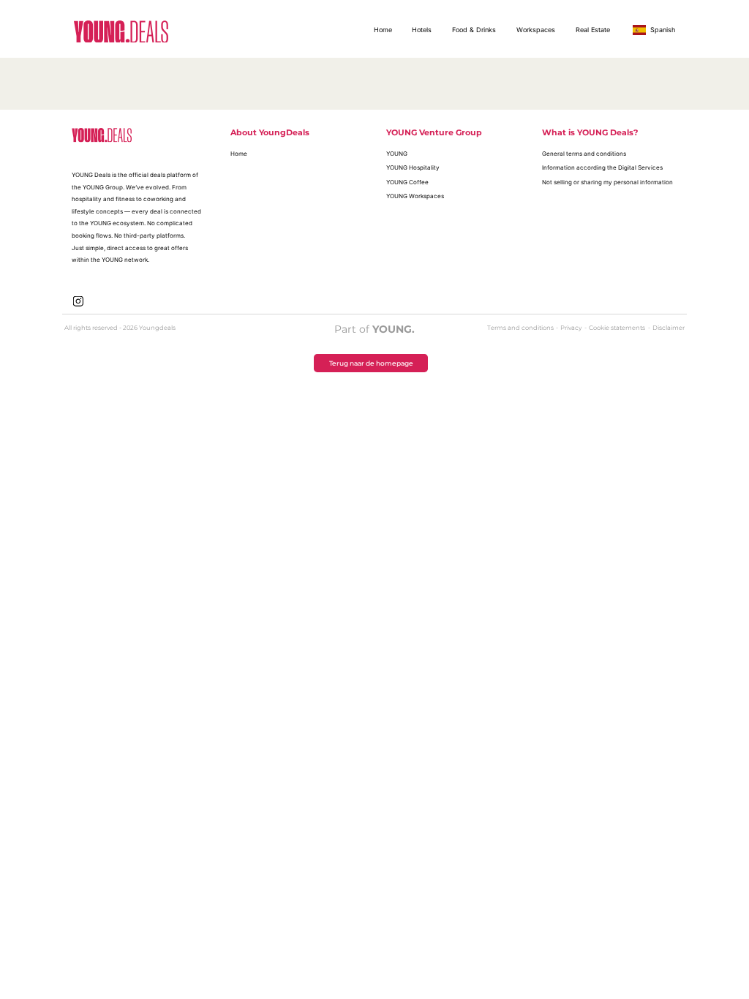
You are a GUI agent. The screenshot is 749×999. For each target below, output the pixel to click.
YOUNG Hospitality (413, 167)
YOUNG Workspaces (415, 196)
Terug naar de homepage (371, 363)
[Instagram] (78, 300)
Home (383, 29)
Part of (374, 329)
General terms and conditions (584, 153)
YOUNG (396, 153)
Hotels (422, 29)
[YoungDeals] (121, 31)
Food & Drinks (474, 29)
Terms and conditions (521, 327)
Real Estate (593, 29)
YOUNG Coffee (407, 182)
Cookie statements (618, 327)
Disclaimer (668, 327)
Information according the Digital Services (602, 167)
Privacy (571, 327)
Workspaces (535, 29)
